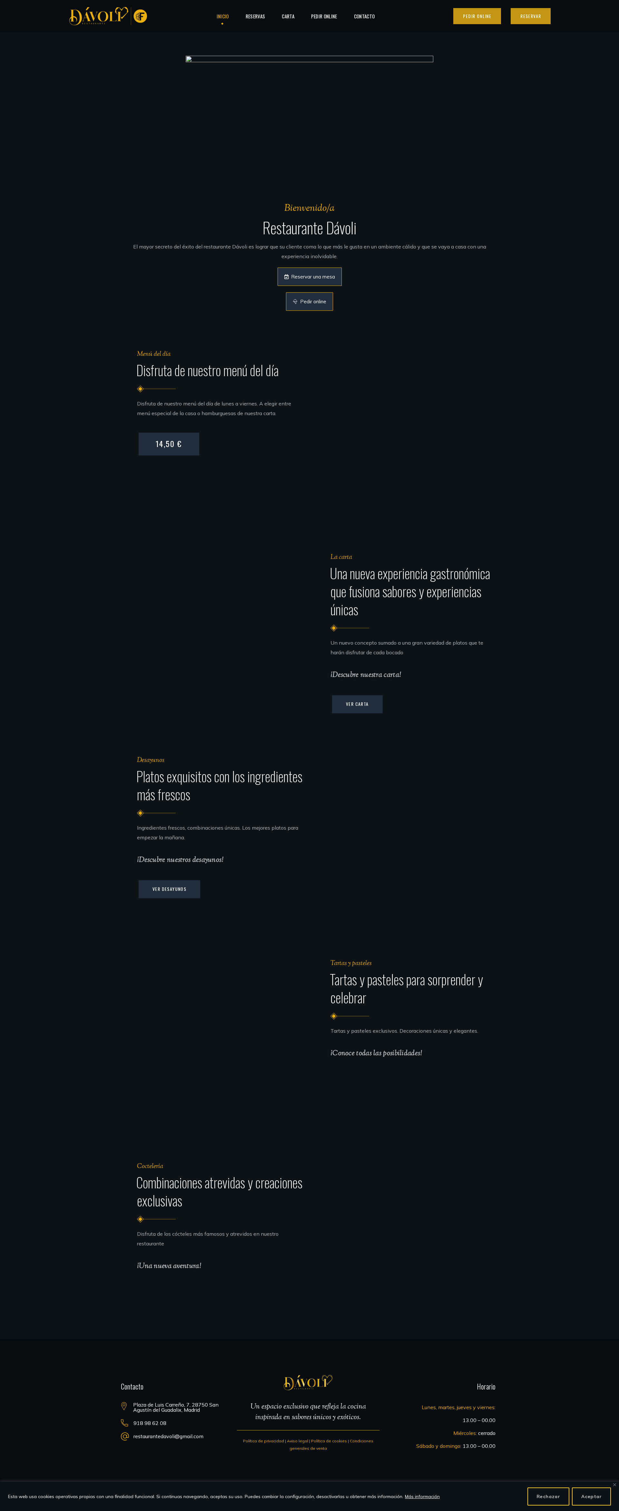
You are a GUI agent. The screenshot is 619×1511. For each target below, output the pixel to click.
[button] (477, 16)
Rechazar (548, 1496)
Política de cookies (329, 1440)
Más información (422, 1496)
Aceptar (591, 1496)
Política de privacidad (263, 1440)
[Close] (614, 1484)
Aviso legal (297, 1440)
